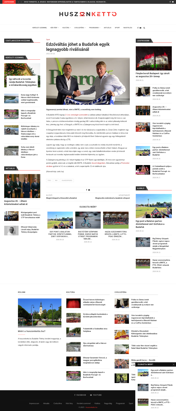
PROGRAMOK (94, 28)
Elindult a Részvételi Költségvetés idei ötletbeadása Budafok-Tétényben (144, 333)
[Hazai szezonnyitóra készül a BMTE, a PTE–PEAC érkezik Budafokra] (116, 220)
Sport (48, 39)
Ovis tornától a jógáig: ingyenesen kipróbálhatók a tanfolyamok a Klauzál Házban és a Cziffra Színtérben (162, 129)
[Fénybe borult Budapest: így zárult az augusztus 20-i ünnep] (154, 58)
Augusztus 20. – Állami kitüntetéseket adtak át (161, 109)
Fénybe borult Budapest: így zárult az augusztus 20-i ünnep (153, 75)
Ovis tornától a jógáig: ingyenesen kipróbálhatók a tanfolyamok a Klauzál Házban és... (65, 2)
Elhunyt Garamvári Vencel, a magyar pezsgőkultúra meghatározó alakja (95, 360)
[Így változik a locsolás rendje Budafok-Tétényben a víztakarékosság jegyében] (22, 75)
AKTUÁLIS (107, 28)
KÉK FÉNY (54, 28)
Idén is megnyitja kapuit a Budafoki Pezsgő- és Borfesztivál (28, 114)
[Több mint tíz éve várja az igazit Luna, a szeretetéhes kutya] (122, 378)
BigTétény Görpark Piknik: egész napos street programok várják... (162, 387)
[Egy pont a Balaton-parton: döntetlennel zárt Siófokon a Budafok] (60, 220)
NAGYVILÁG (127, 28)
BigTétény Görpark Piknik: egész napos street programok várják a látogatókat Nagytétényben (161, 244)
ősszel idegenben (98, 163)
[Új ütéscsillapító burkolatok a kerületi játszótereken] (73, 318)
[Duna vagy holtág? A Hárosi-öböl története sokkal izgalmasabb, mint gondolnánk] (11, 98)
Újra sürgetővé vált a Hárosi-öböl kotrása (95, 344)
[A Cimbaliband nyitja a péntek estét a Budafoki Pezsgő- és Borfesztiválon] (143, 170)
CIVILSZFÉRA (79, 28)
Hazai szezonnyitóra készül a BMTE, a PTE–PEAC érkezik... (116, 234)
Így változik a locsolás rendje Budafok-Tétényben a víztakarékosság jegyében (23, 82)
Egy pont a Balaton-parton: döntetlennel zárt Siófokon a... (60, 234)
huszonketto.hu (91, 407)
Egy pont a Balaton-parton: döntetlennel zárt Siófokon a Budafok (161, 151)
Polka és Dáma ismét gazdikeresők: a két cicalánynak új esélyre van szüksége (162, 92)
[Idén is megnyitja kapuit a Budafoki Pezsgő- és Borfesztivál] (11, 114)
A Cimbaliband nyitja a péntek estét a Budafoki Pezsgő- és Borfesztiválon (162, 170)
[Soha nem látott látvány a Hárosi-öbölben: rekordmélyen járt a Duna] (11, 150)
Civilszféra (58, 403)
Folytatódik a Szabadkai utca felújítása (95, 330)
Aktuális (46, 403)
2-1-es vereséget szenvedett (76, 115)
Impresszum (34, 403)
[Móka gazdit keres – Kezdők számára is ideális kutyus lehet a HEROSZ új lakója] (122, 364)
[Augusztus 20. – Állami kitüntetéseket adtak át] (143, 110)
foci (49, 180)
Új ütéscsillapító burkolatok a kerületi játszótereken (95, 315)
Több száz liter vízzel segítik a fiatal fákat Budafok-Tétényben (144, 347)
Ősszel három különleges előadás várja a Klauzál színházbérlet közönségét (94, 302)
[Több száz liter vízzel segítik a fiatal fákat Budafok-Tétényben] (122, 349)
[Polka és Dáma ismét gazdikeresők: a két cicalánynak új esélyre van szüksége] (143, 91)
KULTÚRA (65, 28)
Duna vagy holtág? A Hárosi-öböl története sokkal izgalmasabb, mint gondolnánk (30, 99)
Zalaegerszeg (67, 180)
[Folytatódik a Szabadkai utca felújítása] (73, 332)
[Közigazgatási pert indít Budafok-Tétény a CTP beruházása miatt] (11, 216)
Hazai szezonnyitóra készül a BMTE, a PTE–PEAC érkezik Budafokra (161, 264)
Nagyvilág (108, 403)
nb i (56, 180)
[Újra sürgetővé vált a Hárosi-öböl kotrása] (73, 347)
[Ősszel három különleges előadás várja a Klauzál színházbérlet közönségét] (73, 303)
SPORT (117, 28)
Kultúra (97, 403)
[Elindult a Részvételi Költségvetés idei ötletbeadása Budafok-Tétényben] (122, 335)
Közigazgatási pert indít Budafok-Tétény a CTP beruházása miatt (30, 215)
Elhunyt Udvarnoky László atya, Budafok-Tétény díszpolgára (30, 229)
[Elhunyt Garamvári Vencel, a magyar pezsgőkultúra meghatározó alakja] (73, 361)
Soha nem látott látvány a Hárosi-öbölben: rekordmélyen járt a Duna (29, 152)
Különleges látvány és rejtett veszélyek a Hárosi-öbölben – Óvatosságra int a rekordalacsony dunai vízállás (30, 132)
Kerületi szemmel (84, 403)
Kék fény (69, 403)
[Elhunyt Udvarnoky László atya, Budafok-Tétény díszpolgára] (11, 230)
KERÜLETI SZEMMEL (39, 28)
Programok (120, 403)
